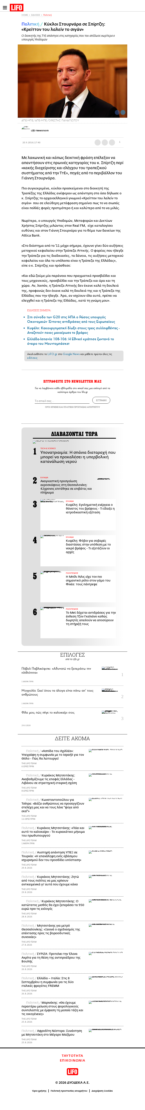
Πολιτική (47, 15)
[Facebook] (117, 112)
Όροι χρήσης (39, 1091)
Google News (71, 354)
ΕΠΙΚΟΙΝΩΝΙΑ (72, 1061)
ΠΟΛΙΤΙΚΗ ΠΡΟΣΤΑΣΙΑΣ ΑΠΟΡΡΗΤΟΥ (81, 407)
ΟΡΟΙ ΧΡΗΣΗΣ (52, 407)
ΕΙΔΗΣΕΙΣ (35, 15)
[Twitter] (122, 112)
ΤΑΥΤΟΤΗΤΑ (72, 1056)
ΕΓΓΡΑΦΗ (101, 400)
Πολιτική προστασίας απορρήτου (69, 1091)
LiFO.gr (52, 354)
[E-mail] (112, 142)
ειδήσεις (32, 358)
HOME (25, 15)
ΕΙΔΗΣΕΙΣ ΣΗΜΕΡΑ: (39, 310)
